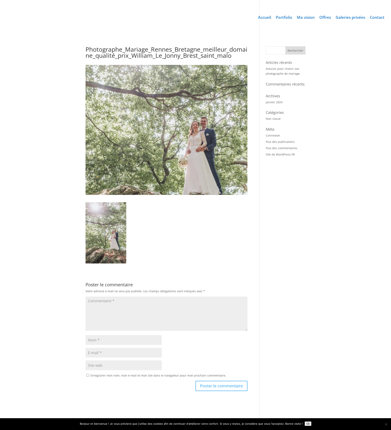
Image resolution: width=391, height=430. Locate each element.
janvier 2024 (274, 102)
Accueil (264, 18)
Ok (308, 423)
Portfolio (284, 18)
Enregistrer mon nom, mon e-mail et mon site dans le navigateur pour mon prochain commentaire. (158, 375)
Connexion (273, 135)
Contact (377, 18)
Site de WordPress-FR (280, 154)
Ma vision (306, 18)
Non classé (273, 119)
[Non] (386, 424)
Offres (325, 18)
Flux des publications (280, 142)
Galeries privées (350, 18)
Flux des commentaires (281, 148)
